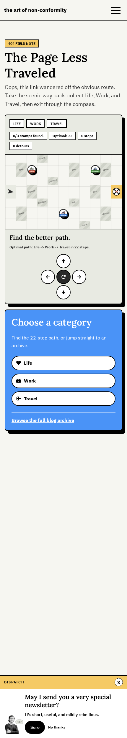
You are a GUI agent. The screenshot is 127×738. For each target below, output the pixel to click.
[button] (116, 10)
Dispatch (14, 682)
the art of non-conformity (35, 10)
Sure (35, 727)
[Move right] (79, 277)
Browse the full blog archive (43, 420)
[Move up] (63, 261)
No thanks (56, 727)
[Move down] (63, 292)
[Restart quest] (63, 277)
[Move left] (48, 277)
